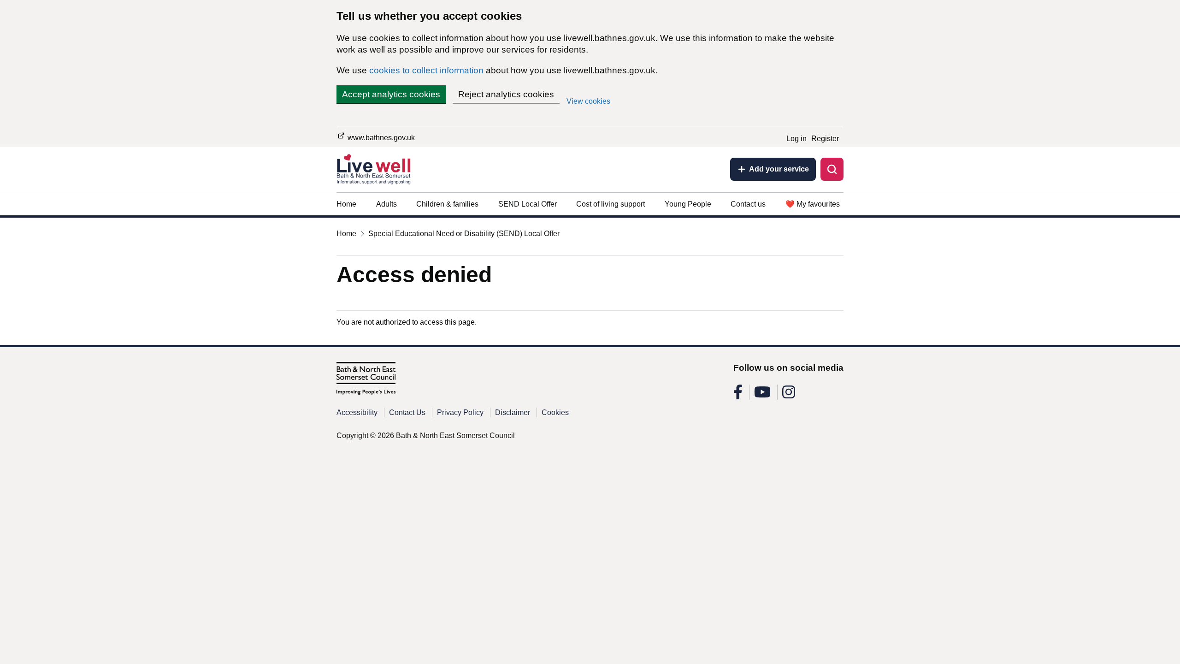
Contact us (748, 204)
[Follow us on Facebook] (738, 395)
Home (346, 204)
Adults (386, 204)
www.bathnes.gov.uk (380, 138)
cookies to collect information (426, 70)
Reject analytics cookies (506, 94)
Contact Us (407, 412)
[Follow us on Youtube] (762, 395)
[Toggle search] (832, 169)
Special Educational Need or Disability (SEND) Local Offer (464, 233)
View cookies (588, 101)
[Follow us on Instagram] (788, 395)
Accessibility (357, 412)
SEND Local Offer (527, 204)
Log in (796, 138)
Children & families (447, 204)
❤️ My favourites (812, 204)
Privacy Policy (460, 412)
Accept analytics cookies (391, 94)
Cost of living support (610, 204)
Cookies (555, 412)
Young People (688, 204)
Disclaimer (512, 412)
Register (825, 138)
